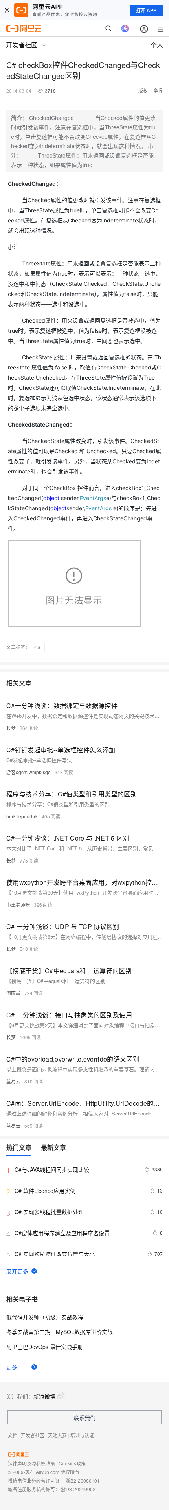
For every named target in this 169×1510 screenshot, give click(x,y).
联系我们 (84, 1418)
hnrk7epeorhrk (22, 816)
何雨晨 (13, 993)
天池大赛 (57, 1435)
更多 (11, 1367)
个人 (157, 44)
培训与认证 (82, 1435)
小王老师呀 (18, 904)
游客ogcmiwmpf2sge (28, 772)
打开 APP (146, 10)
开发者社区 (32, 1435)
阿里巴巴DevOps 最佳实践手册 (44, 1346)
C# (37, 647)
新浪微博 (44, 1396)
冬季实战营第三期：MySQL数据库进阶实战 (59, 1332)
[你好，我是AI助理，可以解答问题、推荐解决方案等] (125, 28)
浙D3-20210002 (78, 1489)
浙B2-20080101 (83, 1480)
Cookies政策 (72, 1463)
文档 (12, 1435)
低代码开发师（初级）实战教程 (44, 1317)
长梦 (11, 728)
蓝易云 (13, 1081)
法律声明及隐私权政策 (31, 1463)
